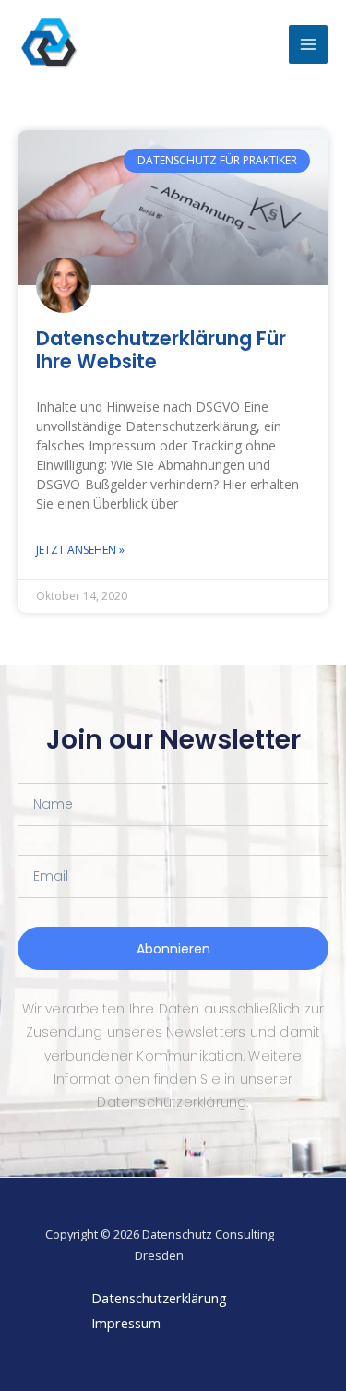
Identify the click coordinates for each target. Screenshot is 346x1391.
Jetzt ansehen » (80, 550)
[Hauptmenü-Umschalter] (308, 44)
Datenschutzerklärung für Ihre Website (161, 350)
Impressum (126, 1322)
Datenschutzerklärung (159, 1298)
